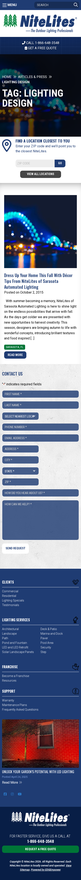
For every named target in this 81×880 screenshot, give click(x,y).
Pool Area (46, 642)
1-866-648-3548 (40, 841)
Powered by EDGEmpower (45, 869)
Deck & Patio (48, 629)
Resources (9, 680)
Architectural (10, 629)
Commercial (10, 591)
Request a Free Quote (40, 849)
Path (5, 638)
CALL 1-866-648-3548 (42, 43)
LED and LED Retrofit (15, 647)
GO (60, 163)
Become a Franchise (15, 676)
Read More (15, 355)
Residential (9, 596)
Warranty (8, 700)
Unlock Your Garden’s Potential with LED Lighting (38, 771)
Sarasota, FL (14, 347)
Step (43, 652)
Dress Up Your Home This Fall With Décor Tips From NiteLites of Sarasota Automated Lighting (38, 281)
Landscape (9, 633)
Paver (44, 638)
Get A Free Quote (41, 48)
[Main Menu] (4, 5)
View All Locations (40, 174)
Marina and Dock (51, 633)
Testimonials (10, 605)
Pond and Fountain (14, 642)
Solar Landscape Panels (18, 652)
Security (45, 647)
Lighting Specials (13, 600)
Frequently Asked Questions (20, 709)
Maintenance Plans (14, 705)
